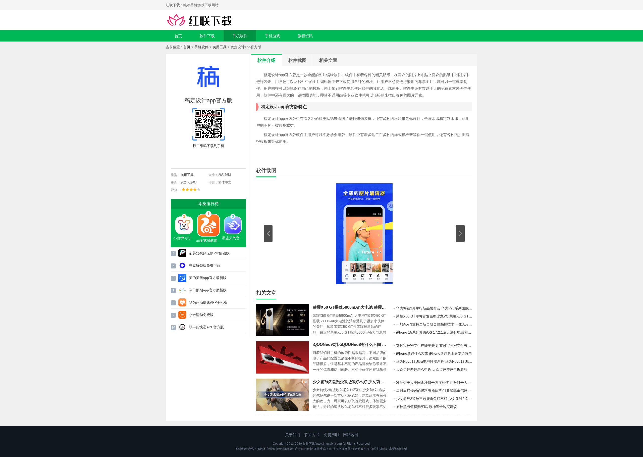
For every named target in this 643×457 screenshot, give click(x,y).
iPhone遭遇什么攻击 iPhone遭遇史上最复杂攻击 (434, 353)
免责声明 (331, 435)
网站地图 (350, 435)
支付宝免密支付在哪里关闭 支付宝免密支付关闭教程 (434, 345)
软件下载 (207, 36)
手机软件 (239, 36)
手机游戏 (272, 36)
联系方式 (311, 435)
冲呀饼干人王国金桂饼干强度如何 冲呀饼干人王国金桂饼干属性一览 (434, 383)
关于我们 (292, 435)
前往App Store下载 (212, 157)
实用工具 (219, 47)
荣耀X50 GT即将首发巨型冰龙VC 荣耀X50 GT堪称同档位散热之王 (434, 316)
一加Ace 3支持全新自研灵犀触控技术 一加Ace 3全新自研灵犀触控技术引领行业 (434, 324)
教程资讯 (305, 36)
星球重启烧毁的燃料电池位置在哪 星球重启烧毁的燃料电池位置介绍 (434, 391)
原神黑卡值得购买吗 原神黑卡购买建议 (426, 407)
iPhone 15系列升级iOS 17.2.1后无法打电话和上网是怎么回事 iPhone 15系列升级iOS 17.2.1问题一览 (434, 332)
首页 (178, 36)
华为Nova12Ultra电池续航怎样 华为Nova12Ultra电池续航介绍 (434, 361)
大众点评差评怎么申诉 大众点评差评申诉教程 (431, 370)
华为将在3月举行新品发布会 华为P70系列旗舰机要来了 (434, 308)
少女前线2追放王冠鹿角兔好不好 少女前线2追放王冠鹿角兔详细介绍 (434, 399)
